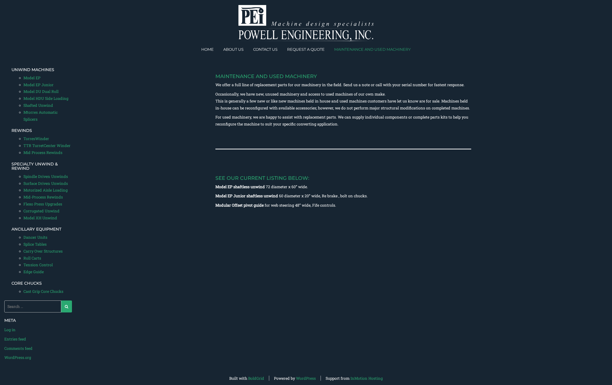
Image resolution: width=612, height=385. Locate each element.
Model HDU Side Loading (45, 98)
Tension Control (38, 264)
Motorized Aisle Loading (45, 189)
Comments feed (18, 348)
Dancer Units (35, 237)
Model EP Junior (38, 84)
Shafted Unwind (38, 105)
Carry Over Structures (43, 251)
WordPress (306, 378)
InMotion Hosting (366, 378)
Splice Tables (35, 244)
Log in (10, 329)
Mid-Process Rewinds (43, 196)
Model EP (31, 77)
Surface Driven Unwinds (45, 183)
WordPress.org (17, 357)
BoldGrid (256, 378)
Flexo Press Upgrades (42, 203)
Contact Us (265, 49)
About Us (233, 49)
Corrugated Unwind (41, 210)
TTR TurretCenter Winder (47, 145)
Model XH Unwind (40, 217)
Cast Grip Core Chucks (43, 291)
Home (207, 49)
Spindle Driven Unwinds (45, 176)
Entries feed (15, 338)
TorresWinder (36, 138)
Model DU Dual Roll (41, 91)
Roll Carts (32, 257)
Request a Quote (306, 49)
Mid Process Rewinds (42, 152)
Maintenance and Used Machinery (372, 49)
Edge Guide (33, 271)
